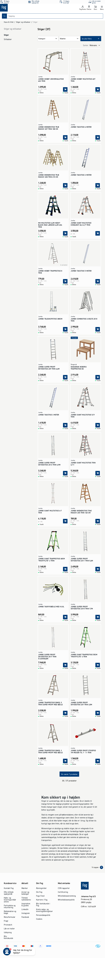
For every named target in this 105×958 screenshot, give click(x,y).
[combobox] (55, 16)
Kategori (41, 39)
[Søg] (4, 16)
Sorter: (85, 45)
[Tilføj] (65, 89)
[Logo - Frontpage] (26, 8)
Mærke (63, 39)
